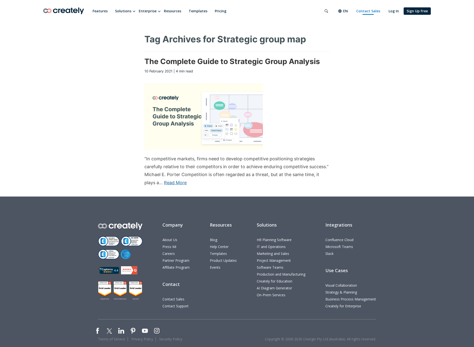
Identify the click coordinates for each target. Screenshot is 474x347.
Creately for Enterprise (343, 306)
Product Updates (223, 260)
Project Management (274, 260)
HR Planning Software (274, 239)
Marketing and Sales (273, 253)
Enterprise (148, 11)
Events (215, 267)
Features (100, 11)
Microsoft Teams (339, 246)
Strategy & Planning (341, 292)
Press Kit (169, 246)
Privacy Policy (142, 339)
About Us (169, 239)
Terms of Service (111, 339)
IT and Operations (271, 246)
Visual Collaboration (341, 285)
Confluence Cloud (339, 239)
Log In (394, 11)
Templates (198, 11)
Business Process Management (350, 299)
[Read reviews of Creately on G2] (129, 270)
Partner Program (175, 260)
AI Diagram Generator (274, 288)
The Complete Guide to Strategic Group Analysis (232, 61)
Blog (213, 239)
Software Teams (270, 267)
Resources (172, 11)
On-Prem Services (271, 295)
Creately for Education (274, 281)
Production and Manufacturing (281, 274)
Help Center (219, 246)
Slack (329, 253)
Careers (168, 253)
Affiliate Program (176, 267)
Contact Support (175, 306)
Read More (175, 182)
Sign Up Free (417, 11)
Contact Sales (368, 11)
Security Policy (170, 339)
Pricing (220, 11)
